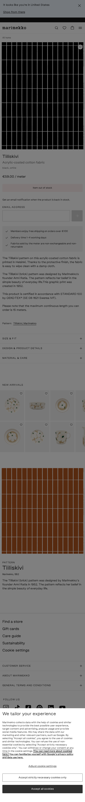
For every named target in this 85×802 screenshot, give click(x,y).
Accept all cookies (42, 789)
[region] (42, 755)
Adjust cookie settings (42, 766)
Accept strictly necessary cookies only (42, 777)
